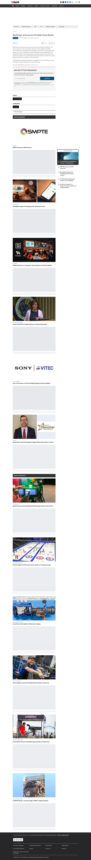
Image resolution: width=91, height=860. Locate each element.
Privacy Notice (17, 83)
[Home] (13, 5)
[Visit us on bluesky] (70, 2)
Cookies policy (65, 845)
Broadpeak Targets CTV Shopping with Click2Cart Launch (67, 174)
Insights (23, 6)
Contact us (48, 848)
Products (30, 6)
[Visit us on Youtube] (68, 2)
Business (15, 31)
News (17, 6)
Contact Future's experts (35, 845)
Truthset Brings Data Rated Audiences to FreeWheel (67, 179)
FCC (41, 26)
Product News (17, 99)
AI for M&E (61, 26)
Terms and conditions (18, 845)
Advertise (64, 848)
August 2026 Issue (26, 26)
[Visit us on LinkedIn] (65, 2)
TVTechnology (23, 38)
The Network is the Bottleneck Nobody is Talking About (68, 162)
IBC (35, 26)
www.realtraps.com (32, 65)
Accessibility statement (18, 848)
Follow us (45, 43)
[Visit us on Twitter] (63, 2)
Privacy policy (49, 845)
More (61, 6)
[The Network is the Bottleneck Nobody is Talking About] (68, 158)
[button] (77, 2)
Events (36, 6)
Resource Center (45, 6)
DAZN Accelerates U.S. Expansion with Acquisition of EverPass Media (68, 186)
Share (16, 43)
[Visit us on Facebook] (61, 2)
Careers (31, 848)
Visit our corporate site (63, 835)
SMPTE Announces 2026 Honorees (67, 167)
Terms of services (31, 82)
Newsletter (53, 43)
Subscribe (54, 6)
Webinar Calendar (50, 26)
